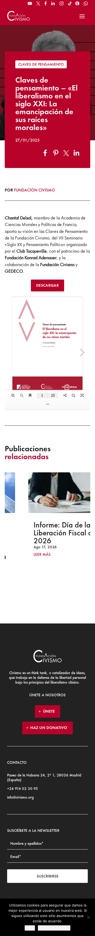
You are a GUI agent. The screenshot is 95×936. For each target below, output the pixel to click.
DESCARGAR (47, 285)
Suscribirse (48, 876)
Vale (30, 928)
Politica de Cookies (54, 928)
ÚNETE (49, 711)
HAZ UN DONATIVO (48, 727)
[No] (88, 917)
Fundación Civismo (34, 190)
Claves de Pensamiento (41, 64)
